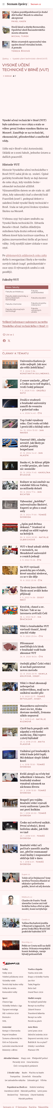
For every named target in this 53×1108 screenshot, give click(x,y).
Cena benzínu (33, 1062)
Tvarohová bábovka (36, 1013)
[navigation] (3, 4)
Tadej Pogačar (34, 984)
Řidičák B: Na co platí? (37, 1042)
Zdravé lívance (34, 1009)
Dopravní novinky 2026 (38, 1038)
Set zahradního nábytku (15, 1080)
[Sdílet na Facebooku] (4, 340)
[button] (6, 15)
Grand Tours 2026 (35, 992)
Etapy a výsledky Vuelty (38, 976)
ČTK (40, 413)
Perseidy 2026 (19, 1062)
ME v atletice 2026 (10, 1013)
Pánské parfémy (26, 1098)
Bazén (24, 1072)
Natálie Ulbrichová (34, 538)
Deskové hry (12, 1094)
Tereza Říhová (20, 51)
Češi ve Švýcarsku (10, 1042)
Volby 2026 (7, 973)
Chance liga (7, 1002)
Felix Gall (32, 988)
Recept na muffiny (36, 1005)
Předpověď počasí (40, 1058)
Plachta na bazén (36, 1072)
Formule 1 (6, 1017)
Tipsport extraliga (10, 1009)
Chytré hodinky (37, 1094)
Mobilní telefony (37, 1087)
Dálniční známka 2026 (37, 1034)
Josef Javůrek (30, 677)
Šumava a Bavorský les (12, 1038)
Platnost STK (33, 1050)
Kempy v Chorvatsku (11, 1030)
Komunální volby (9, 992)
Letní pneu (42, 1091)
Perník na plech (35, 1021)
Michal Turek (20, 36)
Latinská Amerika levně (12, 1046)
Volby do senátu (9, 988)
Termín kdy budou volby (12, 984)
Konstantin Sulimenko (34, 373)
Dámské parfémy (28, 1091)
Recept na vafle (35, 1017)
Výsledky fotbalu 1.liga (12, 1005)
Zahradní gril (33, 1080)
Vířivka (43, 1080)
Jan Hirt (31, 980)
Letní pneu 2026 (35, 1030)
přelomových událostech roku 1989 (26, 256)
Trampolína (15, 1076)
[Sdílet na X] (9, 340)
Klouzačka (36, 1076)
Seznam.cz (36, 4)
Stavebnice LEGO (11, 1091)
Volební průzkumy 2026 (12, 976)
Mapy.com (25, 1058)
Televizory (24, 1094)
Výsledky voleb (8, 980)
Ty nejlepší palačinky (37, 1002)
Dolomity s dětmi (9, 1050)
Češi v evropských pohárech (26, 1066)
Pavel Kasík (18, 21)
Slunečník (26, 1076)
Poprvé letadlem (9, 1034)
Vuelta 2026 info (35, 973)
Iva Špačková (30, 618)
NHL (4, 1021)
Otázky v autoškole (36, 1046)
